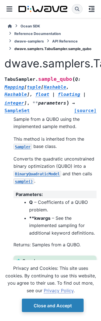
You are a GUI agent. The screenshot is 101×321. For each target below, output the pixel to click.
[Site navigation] (9, 9)
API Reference (65, 41)
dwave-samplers (29, 41)
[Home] (10, 26)
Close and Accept (53, 305)
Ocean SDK (30, 26)
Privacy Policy (59, 290)
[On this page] (92, 9)
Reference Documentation (37, 34)
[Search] (77, 9)
